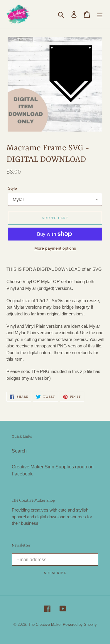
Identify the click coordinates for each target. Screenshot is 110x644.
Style (12, 188)
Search (19, 450)
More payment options (55, 248)
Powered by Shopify (80, 624)
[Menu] (99, 14)
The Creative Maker (45, 624)
